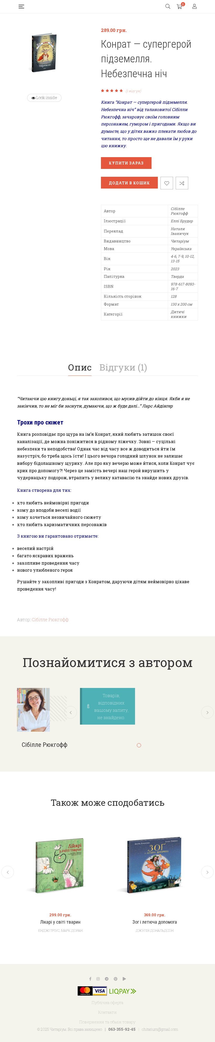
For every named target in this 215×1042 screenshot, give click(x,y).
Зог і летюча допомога (154, 922)
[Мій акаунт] (195, 6)
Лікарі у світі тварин (60, 922)
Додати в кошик (129, 182)
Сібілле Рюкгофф (50, 619)
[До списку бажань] (166, 183)
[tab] (80, 367)
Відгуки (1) (123, 367)
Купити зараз (126, 163)
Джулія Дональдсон (155, 930)
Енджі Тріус (49, 930)
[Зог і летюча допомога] (154, 864)
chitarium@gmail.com (160, 1029)
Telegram (107, 979)
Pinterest (115, 979)
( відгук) (133, 91)
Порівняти (182, 183)
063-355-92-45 (122, 1029)
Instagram (98, 979)
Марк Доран (72, 930)
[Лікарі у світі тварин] (60, 864)
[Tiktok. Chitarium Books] (124, 979)
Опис (80, 367)
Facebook (90, 979)
